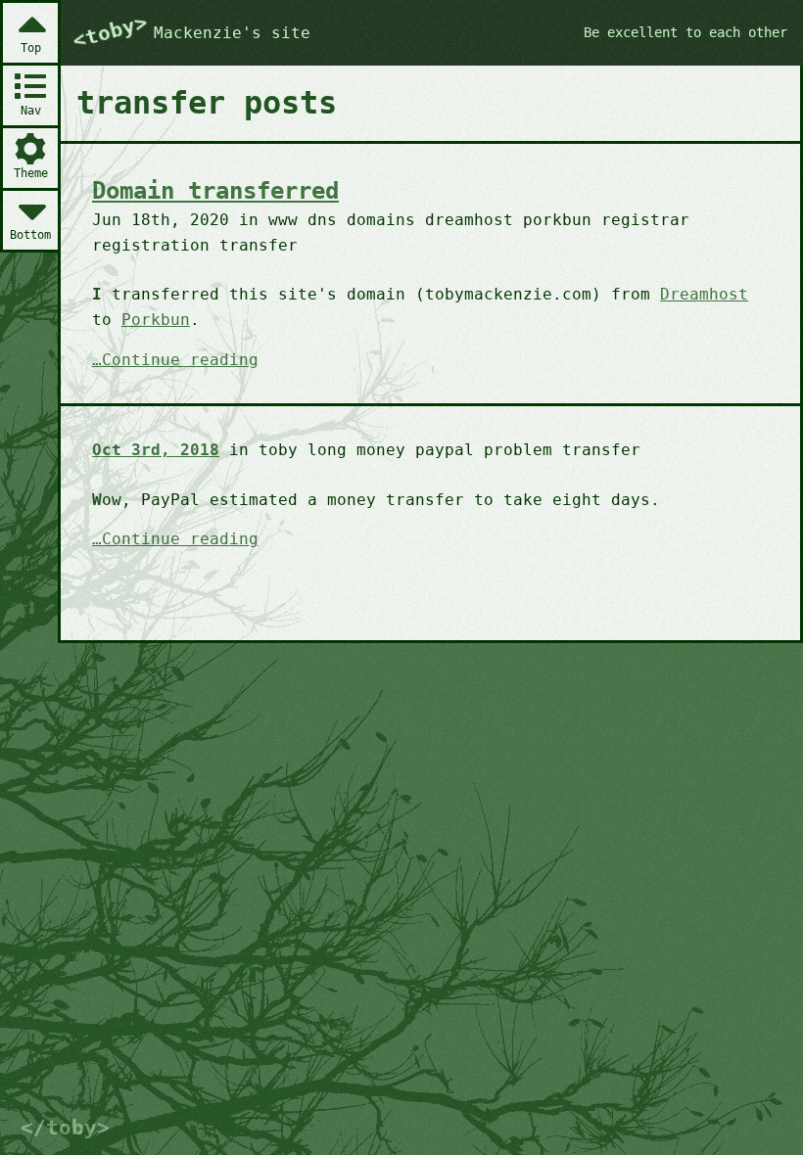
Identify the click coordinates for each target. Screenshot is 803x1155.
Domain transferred (215, 191)
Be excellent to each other (685, 32)
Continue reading (180, 361)
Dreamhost (704, 294)
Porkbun (155, 319)
